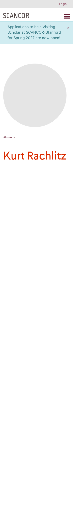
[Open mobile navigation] (67, 16)
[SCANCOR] (16, 14)
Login (63, 4)
